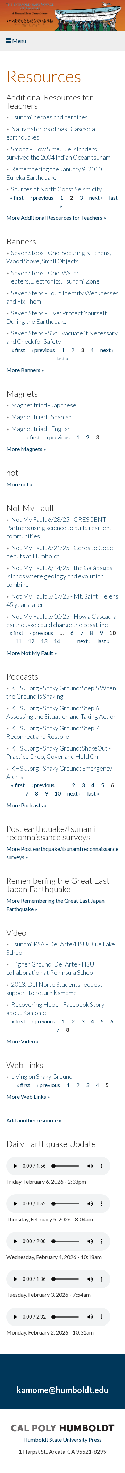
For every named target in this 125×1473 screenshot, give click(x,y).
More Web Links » (28, 1096)
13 (44, 641)
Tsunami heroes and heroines (49, 117)
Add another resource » (33, 1120)
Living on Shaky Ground (42, 1076)
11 (18, 641)
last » (62, 358)
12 (31, 641)
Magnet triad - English (41, 428)
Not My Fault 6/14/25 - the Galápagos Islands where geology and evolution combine (59, 576)
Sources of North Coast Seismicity (56, 189)
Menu (18, 40)
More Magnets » (26, 449)
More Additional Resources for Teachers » (56, 217)
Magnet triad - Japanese (43, 405)
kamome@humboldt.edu (62, 1390)
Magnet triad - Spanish (41, 417)
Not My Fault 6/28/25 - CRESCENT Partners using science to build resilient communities (59, 527)
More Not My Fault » (31, 652)
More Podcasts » (26, 805)
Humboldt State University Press (62, 1439)
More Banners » (25, 370)
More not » (19, 484)
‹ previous (41, 197)
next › (95, 197)
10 (58, 793)
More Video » (22, 1041)
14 (57, 641)
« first (17, 197)
